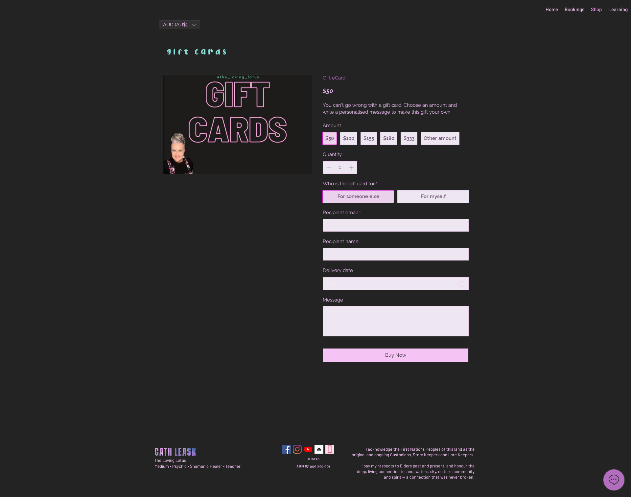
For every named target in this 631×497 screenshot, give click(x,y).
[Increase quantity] (351, 168)
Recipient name (341, 241)
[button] (179, 24)
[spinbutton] (340, 168)
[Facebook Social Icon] (286, 449)
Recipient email (342, 212)
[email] (319, 449)
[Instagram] (297, 449)
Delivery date (338, 270)
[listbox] (179, 24)
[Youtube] (308, 449)
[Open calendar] (462, 284)
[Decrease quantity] (328, 168)
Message (333, 300)
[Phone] (329, 449)
